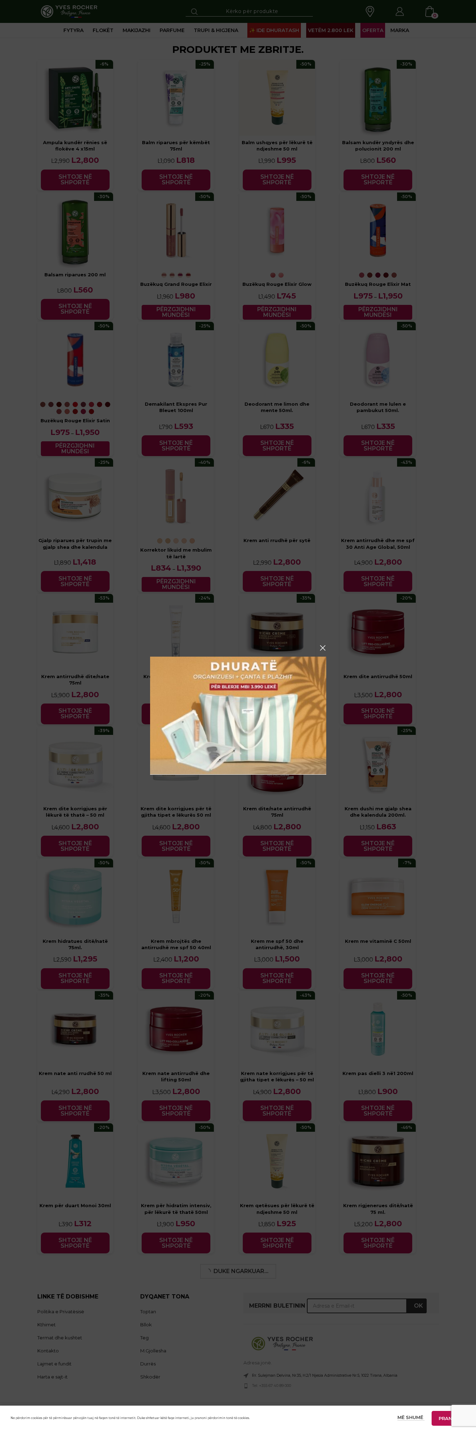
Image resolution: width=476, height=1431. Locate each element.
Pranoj (448, 1418)
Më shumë (411, 1417)
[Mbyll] (323, 648)
